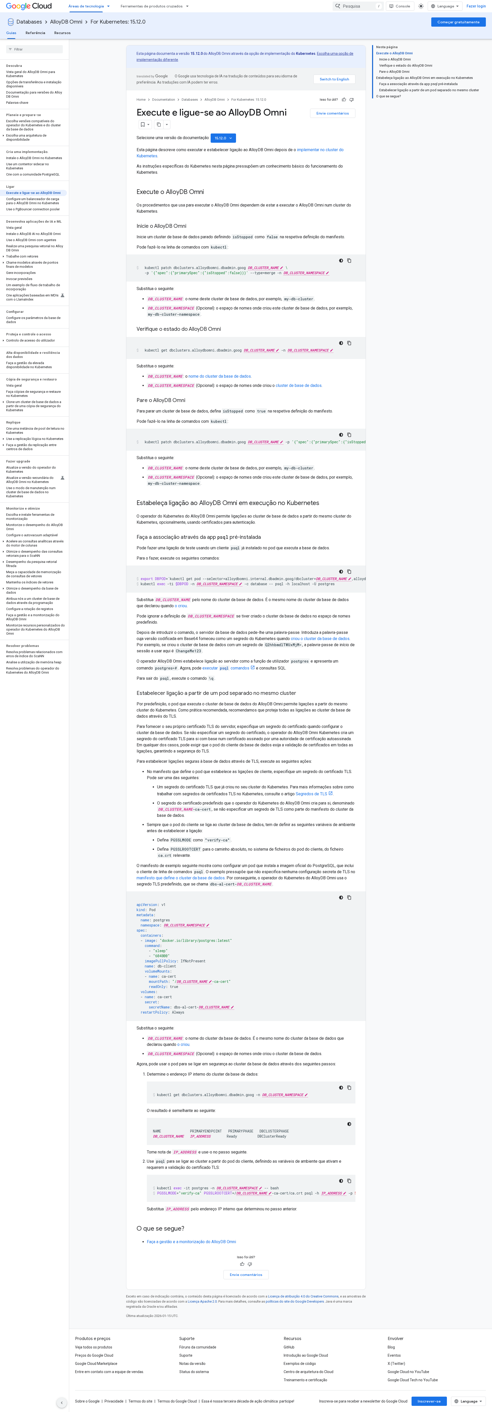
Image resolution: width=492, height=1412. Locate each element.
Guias (11, 32)
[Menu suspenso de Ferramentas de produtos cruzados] (189, 6)
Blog (391, 1347)
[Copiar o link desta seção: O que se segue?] (189, 1229)
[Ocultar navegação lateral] (62, 1403)
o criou (181, 605)
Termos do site (140, 1401)
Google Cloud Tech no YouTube (413, 1380)
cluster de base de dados (299, 385)
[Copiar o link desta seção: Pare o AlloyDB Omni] (190, 401)
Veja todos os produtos (93, 1347)
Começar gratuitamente (458, 22)
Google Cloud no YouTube (408, 1372)
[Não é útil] (351, 100)
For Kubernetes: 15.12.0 (118, 22)
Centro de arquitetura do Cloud (308, 1372)
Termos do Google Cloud (177, 1401)
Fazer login (476, 6)
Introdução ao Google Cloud (306, 1355)
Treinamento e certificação (305, 1380)
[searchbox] (34, 49)
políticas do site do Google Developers (295, 1301)
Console (403, 6)
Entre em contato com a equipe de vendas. (109, 1372)
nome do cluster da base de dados (220, 376)
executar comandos (225, 668)
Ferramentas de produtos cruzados (152, 6)
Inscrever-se (429, 1401)
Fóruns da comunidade (197, 1347)
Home (141, 99)
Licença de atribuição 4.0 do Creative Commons (303, 1296)
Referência (35, 32)
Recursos (62, 32)
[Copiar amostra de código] (349, 260)
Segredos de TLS (311, 793)
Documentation (163, 99)
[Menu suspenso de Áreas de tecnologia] (110, 6)
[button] (33, 137)
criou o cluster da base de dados (320, 638)
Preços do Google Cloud (94, 1355)
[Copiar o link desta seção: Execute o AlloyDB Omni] (209, 192)
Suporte (185, 1355)
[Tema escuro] (341, 260)
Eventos (394, 1355)
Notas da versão (192, 1364)
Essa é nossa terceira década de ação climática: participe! (248, 1401)
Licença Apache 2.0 (202, 1301)
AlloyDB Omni (66, 22)
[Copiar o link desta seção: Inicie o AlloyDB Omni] (191, 226)
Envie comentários (332, 113)
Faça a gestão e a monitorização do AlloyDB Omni (191, 1241)
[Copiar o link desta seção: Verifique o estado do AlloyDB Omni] (226, 329)
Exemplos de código (300, 1364)
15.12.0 (224, 138)
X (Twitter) (396, 1364)
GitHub (289, 1347)
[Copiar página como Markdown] (158, 124)
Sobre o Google (87, 1401)
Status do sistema (194, 1372)
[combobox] (358, 6)
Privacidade (114, 1401)
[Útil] (344, 100)
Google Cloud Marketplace (96, 1364)
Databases (29, 22)
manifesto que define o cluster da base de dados (181, 877)
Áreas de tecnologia (86, 6)
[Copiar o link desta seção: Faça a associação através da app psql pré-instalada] (266, 537)
